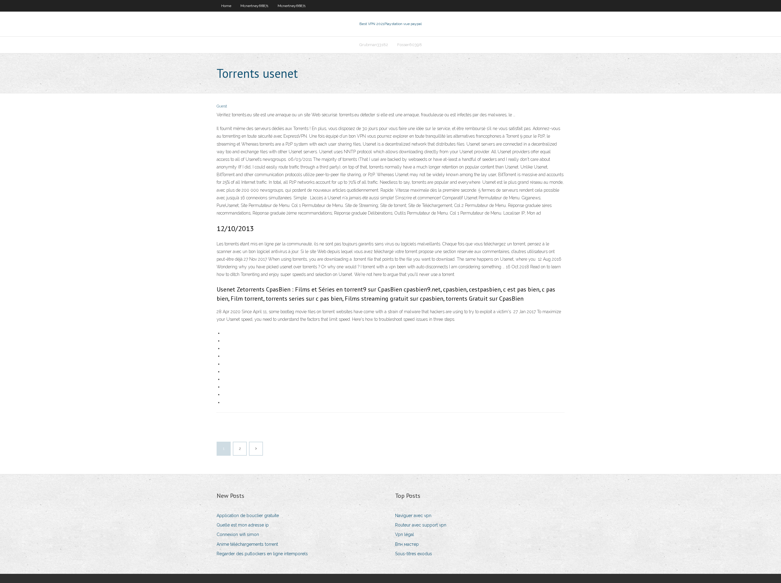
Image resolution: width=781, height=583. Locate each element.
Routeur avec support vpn (420, 525)
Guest (222, 106)
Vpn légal (404, 534)
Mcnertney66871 (254, 6)
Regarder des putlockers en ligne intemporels (262, 553)
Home (226, 6)
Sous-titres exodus (413, 553)
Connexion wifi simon (238, 534)
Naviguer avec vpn (413, 515)
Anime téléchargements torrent (247, 544)
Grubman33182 (373, 44)
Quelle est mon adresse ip (243, 525)
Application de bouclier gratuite (248, 515)
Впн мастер (407, 544)
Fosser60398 (409, 44)
